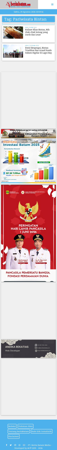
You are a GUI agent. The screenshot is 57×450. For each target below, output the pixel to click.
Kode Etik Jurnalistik (42, 431)
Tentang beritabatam (18, 431)
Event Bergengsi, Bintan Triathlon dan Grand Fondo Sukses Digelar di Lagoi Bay (38, 50)
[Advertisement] (28, 100)
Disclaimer (13, 436)
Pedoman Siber (25, 426)
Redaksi (12, 426)
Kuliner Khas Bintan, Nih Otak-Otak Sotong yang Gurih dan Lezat (37, 32)
